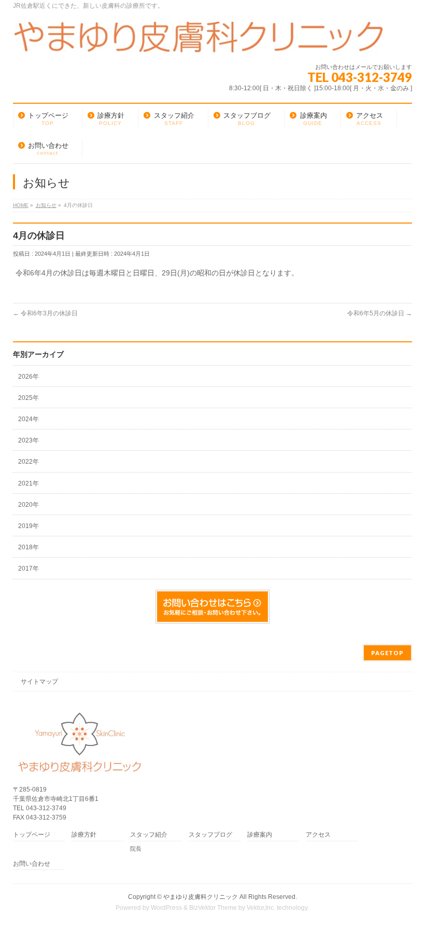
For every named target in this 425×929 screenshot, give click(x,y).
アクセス (318, 834)
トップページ (31, 834)
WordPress (166, 907)
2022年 (28, 461)
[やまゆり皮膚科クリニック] (198, 41)
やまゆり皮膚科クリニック (200, 896)
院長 (135, 848)
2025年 (28, 397)
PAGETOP (387, 652)
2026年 (28, 376)
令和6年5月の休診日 (379, 313)
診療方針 (84, 834)
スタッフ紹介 (148, 834)
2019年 (28, 526)
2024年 (28, 419)
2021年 (28, 483)
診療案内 (259, 834)
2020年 (28, 504)
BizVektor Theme (213, 907)
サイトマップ (39, 681)
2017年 (28, 568)
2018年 (28, 547)
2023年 (28, 440)
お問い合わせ (31, 864)
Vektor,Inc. (261, 907)
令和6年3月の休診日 (45, 313)
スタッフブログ (210, 834)
